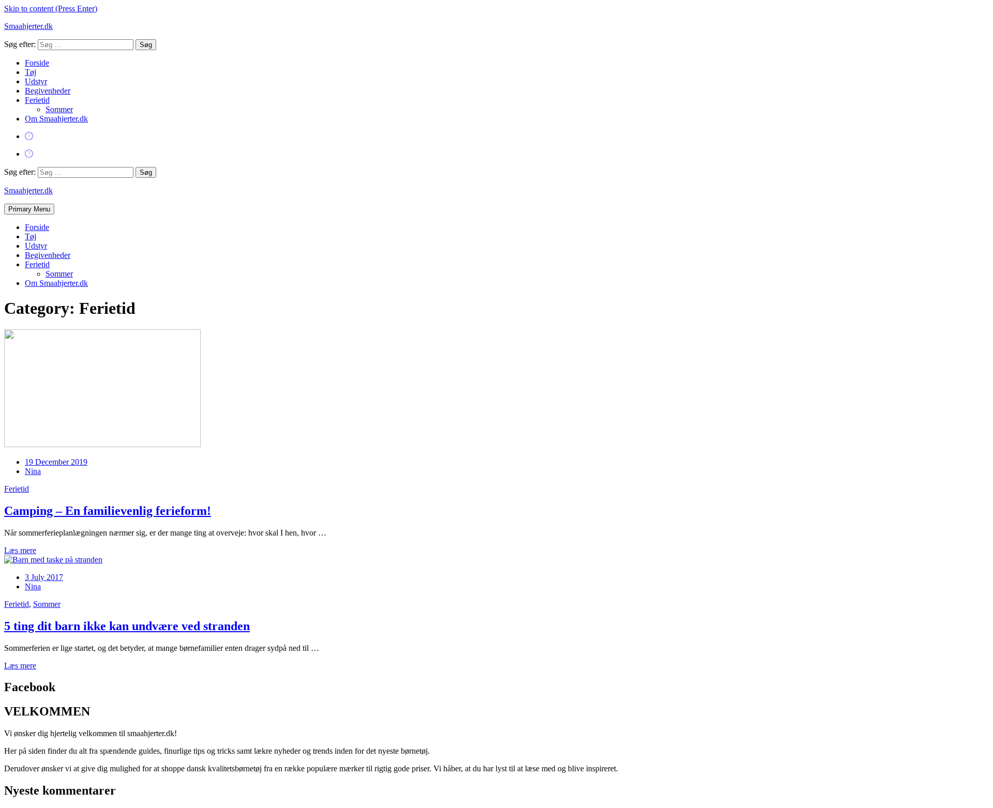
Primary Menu (29, 209)
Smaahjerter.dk (28, 26)
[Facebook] (29, 136)
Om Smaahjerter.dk (56, 118)
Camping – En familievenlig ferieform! (107, 510)
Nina (33, 471)
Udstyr (36, 81)
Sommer (59, 109)
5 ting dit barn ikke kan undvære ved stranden (127, 626)
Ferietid (37, 100)
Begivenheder (47, 90)
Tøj (30, 72)
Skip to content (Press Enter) (50, 8)
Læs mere (20, 550)
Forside (37, 62)
